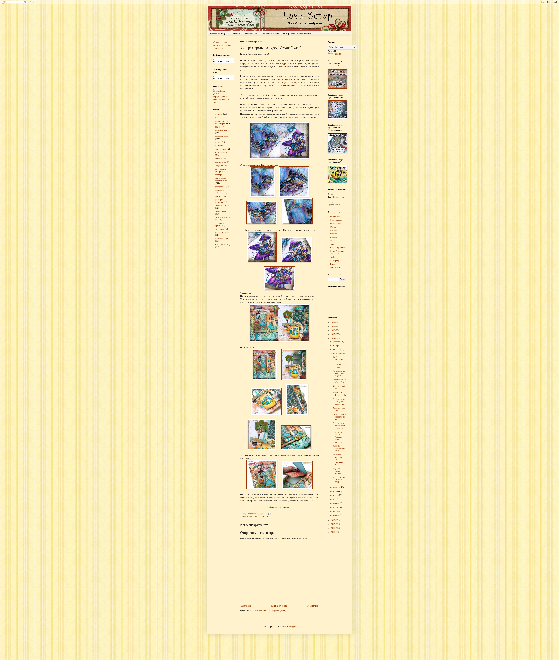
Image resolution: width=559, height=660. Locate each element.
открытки (219, 165)
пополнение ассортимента (221, 179)
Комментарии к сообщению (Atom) (270, 610)
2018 (333, 322)
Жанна (333, 226)
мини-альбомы (221, 152)
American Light (221, 238)
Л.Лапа (333, 230)
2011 (333, 528)
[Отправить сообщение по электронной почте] (269, 513)
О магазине (235, 33)
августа (336, 487)
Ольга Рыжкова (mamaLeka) (337, 252)
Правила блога (250, 33)
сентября (337, 353)
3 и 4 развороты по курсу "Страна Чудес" (338, 362)
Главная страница (218, 33)
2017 (333, 326)
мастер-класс (220, 149)
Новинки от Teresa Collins (339, 393)
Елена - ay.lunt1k (337, 247)
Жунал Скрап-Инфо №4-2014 (339, 480)
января (336, 515)
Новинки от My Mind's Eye (339, 381)
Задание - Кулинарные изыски (339, 448)
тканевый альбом (222, 232)
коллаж (218, 142)
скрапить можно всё (222, 218)
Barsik (332, 263)
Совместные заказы (270, 33)
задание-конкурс (222, 136)
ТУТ (312, 500)
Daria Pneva (335, 216)
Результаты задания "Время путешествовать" (339, 459)
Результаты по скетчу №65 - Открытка (339, 425)
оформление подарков (220, 170)
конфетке (311, 94)
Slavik (332, 244)
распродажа (220, 186)
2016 (333, 330)
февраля (337, 511)
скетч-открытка (222, 205)
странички (264, 516)
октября (336, 349)
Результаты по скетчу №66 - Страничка (339, 401)
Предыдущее (312, 605)
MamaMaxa (335, 267)
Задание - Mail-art (339, 387)
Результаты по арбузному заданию (339, 373)
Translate (337, 53)
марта (336, 507)
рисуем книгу (221, 196)
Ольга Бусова (336, 219)
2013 (333, 520)
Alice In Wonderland (278, 497)
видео (217, 126)
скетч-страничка (222, 211)
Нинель (333, 237)
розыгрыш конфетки (219, 200)
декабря (336, 341)
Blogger (292, 626)
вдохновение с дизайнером (221, 122)
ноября (336, 345)
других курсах (289, 82)
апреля (336, 503)
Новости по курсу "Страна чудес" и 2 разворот (338, 437)
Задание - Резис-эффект (337, 471)
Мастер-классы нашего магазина (297, 33)
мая (335, 499)
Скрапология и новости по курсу (339, 417)
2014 (333, 338)
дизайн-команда (222, 130)
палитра (218, 174)
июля (335, 491)
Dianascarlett (335, 223)
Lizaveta (333, 233)
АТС (217, 117)
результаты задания (219, 191)
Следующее (246, 605)
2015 (333, 334)
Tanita (332, 257)
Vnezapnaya (335, 260)
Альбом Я (219, 114)
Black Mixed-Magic (223, 244)
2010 (333, 532)
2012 (333, 524)
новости (218, 158)
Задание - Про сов (339, 409)
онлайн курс (254, 516)
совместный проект (220, 224)
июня (335, 495)
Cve (331, 240)
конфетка (219, 145)
